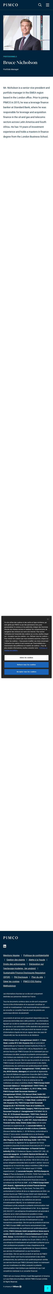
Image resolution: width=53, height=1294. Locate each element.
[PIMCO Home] (10, 5)
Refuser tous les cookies (26, 665)
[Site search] (40, 5)
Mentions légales (11, 955)
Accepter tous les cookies (26, 672)
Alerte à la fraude (37, 959)
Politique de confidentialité (36, 955)
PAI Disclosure (21, 977)
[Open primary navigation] (47, 5)
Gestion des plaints (16, 959)
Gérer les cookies (11, 981)
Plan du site (37, 977)
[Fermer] (48, 619)
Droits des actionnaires (14, 964)
